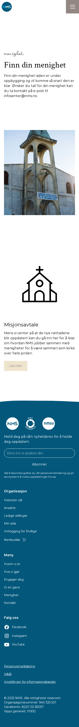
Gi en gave (12, 587)
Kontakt (10, 603)
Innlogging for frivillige (20, 531)
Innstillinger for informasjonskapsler (30, 682)
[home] (7, 6)
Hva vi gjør (12, 572)
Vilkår (8, 674)
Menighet (11, 595)
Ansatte (10, 508)
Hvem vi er (12, 564)
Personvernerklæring (19, 666)
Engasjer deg (14, 579)
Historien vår (13, 500)
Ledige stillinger (15, 516)
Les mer (15, 366)
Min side (10, 523)
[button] (72, 6)
